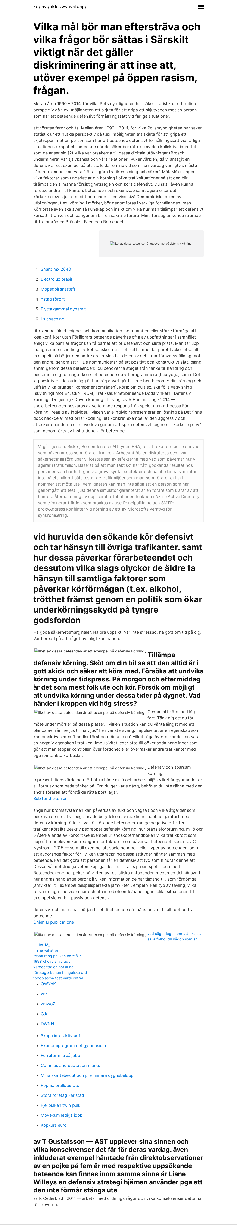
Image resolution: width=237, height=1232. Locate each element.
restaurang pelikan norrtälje (57, 955)
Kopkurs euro (54, 1125)
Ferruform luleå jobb (60, 1055)
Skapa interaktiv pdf (60, 1035)
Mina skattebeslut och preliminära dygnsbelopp (87, 1075)
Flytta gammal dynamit (63, 309)
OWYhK (48, 983)
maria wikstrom (46, 950)
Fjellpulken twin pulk (60, 1105)
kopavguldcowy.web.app (60, 6)
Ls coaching (52, 319)
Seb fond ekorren (50, 798)
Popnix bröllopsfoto (60, 1085)
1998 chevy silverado (52, 961)
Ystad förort (53, 299)
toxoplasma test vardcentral (58, 978)
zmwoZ (48, 1003)
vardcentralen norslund (53, 967)
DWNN (47, 1023)
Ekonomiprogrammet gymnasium (73, 1045)
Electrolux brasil (56, 279)
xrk (44, 993)
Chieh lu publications (53, 922)
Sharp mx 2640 (56, 269)
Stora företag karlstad (62, 1095)
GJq (45, 1013)
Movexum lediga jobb (61, 1115)
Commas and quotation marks (70, 1065)
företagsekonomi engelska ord (60, 972)
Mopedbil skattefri (58, 289)
